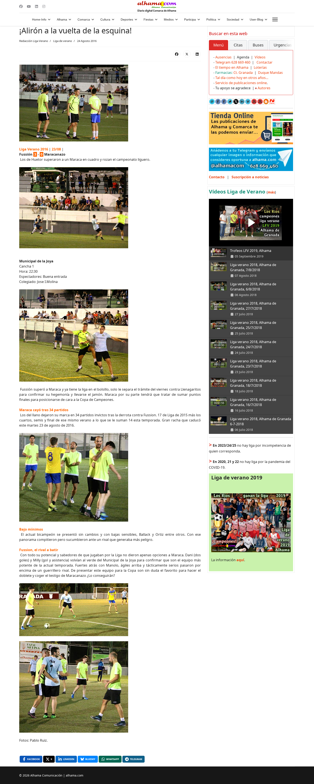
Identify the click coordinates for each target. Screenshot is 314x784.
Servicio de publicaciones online (241, 82)
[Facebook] (21, 6)
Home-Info (39, 19)
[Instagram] (43, 6)
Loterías (260, 67)
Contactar (265, 62)
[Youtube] (29, 6)
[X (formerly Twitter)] (187, 54)
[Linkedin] (36, 6)
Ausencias (223, 57)
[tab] (218, 45)
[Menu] (275, 19)
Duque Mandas (270, 72)
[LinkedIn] (197, 54)
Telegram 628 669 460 (232, 62)
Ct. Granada (243, 72)
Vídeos (260, 57)
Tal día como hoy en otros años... (241, 77)
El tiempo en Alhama (231, 67)
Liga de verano (62, 41)
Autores (264, 88)
